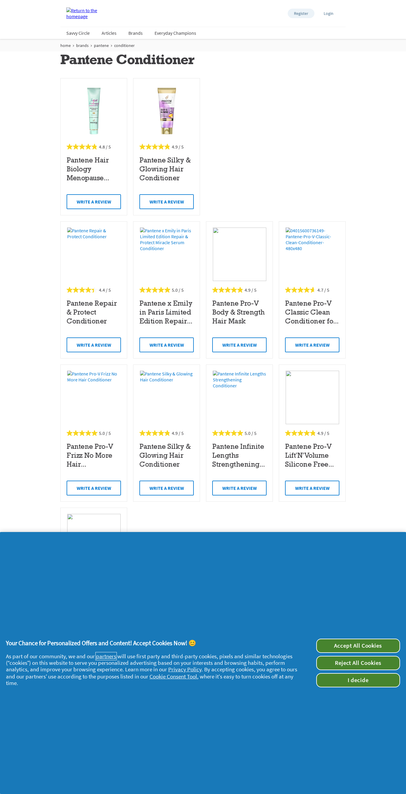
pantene (101, 45)
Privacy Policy (185, 669)
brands (82, 45)
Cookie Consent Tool (173, 676)
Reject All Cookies (358, 662)
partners (106, 656)
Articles (109, 33)
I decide (358, 680)
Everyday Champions (175, 33)
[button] (301, 13)
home (65, 45)
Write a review (94, 202)
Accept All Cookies (358, 645)
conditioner (124, 45)
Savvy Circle (78, 33)
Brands (135, 33)
